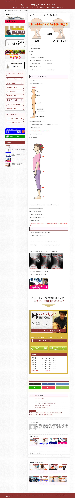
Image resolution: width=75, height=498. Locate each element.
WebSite (48, 432)
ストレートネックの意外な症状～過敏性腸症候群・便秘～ (45, 403)
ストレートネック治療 (41, 412)
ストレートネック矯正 (50, 412)
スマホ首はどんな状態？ (39, 398)
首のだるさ (41, 414)
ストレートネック (34, 395)
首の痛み (51, 414)
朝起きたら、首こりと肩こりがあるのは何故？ (43, 405)
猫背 (60, 412)
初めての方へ (15, 7)
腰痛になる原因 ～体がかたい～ (36, 453)
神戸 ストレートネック (34, 414)
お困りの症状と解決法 (51, 7)
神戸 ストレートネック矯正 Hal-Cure (38, 4)
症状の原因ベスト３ (60, 7)
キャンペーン (33, 7)
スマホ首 (56, 412)
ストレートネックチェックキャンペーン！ (17, 159)
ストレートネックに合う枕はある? (41, 407)
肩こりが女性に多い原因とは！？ (17, 149)
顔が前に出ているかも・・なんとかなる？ (17, 155)
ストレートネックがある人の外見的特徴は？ (43, 400)
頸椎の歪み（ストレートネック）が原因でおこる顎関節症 (17, 164)
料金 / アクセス (24, 7)
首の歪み (46, 414)
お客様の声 (42, 7)
